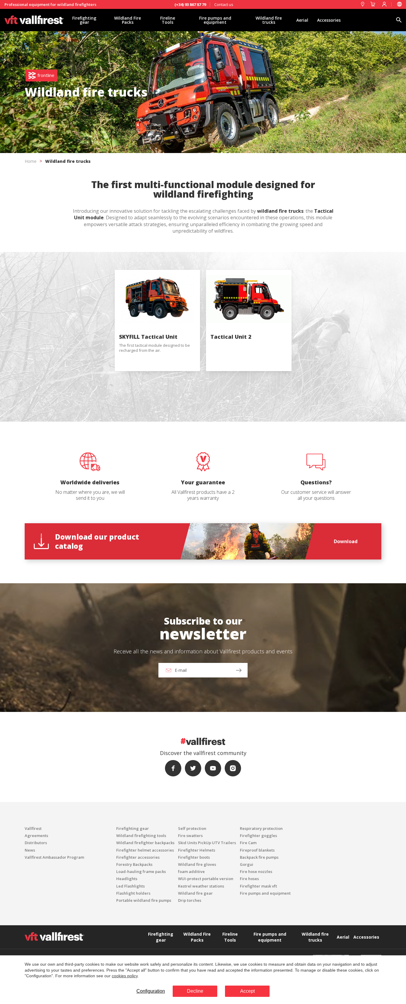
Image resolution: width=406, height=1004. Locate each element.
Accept (247, 991)
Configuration (150, 991)
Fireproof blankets (257, 850)
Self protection (192, 828)
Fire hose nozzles (256, 871)
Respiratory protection (261, 828)
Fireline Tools (167, 20)
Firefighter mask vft (258, 886)
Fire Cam (248, 842)
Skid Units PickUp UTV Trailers (207, 842)
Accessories (329, 20)
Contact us (223, 4)
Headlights (126, 878)
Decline (195, 991)
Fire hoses (249, 878)
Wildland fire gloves (197, 864)
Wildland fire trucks (269, 20)
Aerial (302, 20)
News (30, 850)
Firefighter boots (194, 857)
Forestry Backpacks (134, 864)
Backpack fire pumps (259, 857)
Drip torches (189, 900)
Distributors (36, 842)
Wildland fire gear (195, 893)
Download (346, 541)
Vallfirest (33, 828)
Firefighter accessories (138, 857)
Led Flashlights (130, 886)
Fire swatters (190, 835)
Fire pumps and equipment (215, 20)
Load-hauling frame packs (141, 871)
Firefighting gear (84, 20)
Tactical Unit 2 (230, 336)
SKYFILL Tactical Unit (148, 336)
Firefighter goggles (258, 835)
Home (31, 161)
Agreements (36, 835)
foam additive (191, 871)
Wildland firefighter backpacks (145, 842)
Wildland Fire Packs (127, 20)
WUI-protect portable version (205, 878)
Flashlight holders (133, 893)
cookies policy (125, 975)
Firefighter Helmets (196, 850)
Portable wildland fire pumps (143, 900)
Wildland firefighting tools (141, 835)
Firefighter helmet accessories (145, 850)
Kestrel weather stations (201, 886)
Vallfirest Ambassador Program (54, 857)
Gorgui (246, 864)
